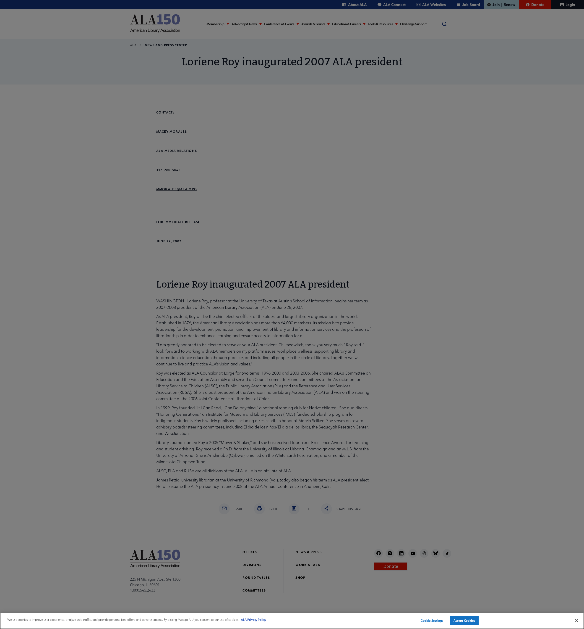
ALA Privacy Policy (253, 619)
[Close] (577, 621)
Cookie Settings (432, 620)
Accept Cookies (464, 620)
